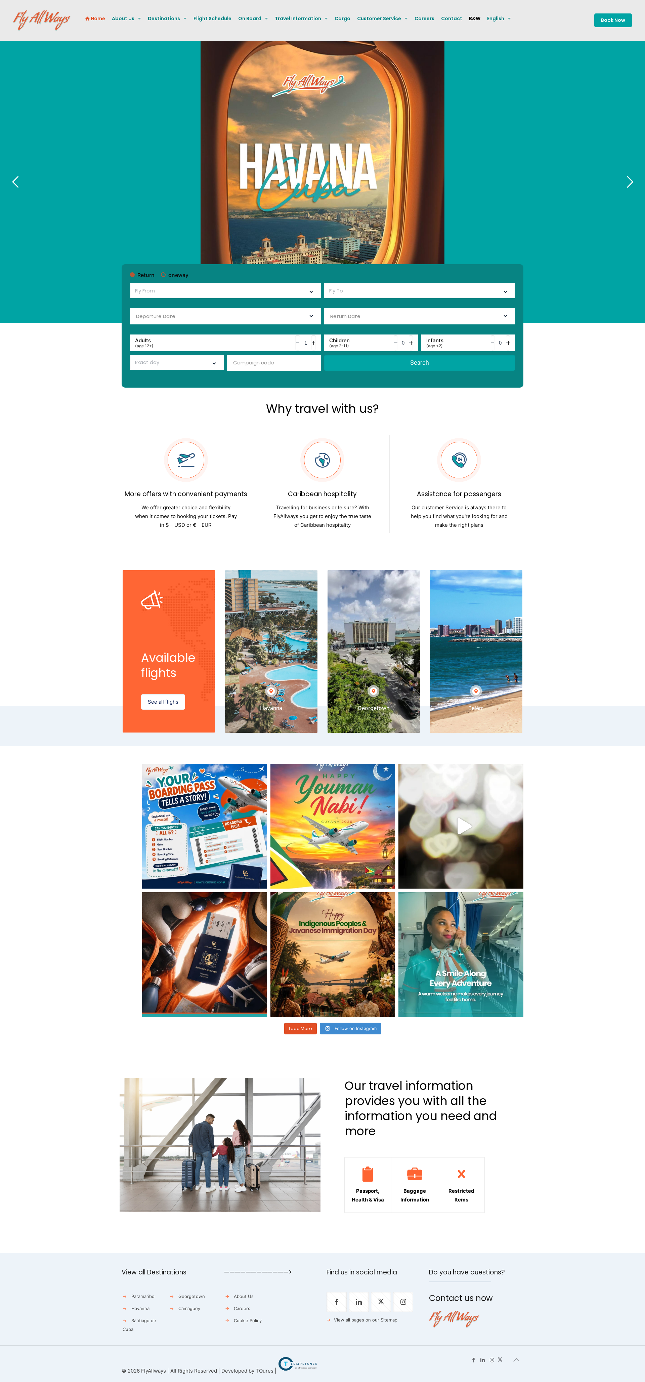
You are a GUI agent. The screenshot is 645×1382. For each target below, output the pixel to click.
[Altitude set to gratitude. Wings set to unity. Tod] (332, 826)
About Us (244, 1296)
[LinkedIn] (482, 1360)
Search (419, 362)
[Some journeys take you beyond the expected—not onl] (460, 954)
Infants (434, 343)
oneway (178, 275)
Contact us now (461, 1298)
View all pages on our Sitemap (365, 1319)
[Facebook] (473, 1360)
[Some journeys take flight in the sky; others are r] (332, 954)
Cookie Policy (248, 1320)
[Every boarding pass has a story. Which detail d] (204, 826)
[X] (500, 1360)
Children (339, 343)
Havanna (140, 1308)
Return (146, 275)
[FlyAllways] (42, 20)
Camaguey (189, 1308)
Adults (144, 343)
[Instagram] (492, 1360)
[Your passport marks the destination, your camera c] (204, 954)
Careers (242, 1308)
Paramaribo (143, 1296)
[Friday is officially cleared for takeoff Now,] (460, 826)
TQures (264, 1371)
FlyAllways (153, 1371)
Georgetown (191, 1296)
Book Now (613, 20)
